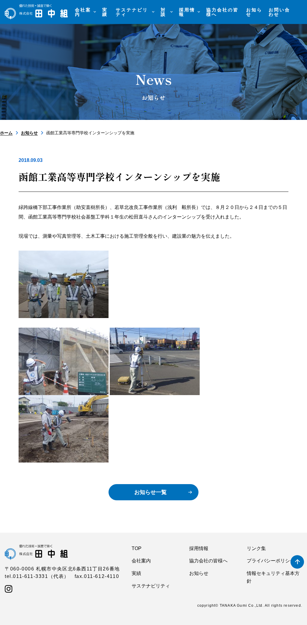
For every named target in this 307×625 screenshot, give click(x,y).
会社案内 (141, 560)
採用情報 (198, 548)
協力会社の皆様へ (208, 560)
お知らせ (29, 133)
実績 (136, 573)
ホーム (6, 133)
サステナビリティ (151, 585)
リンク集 (256, 548)
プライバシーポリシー (271, 560)
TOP (137, 548)
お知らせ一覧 (150, 492)
